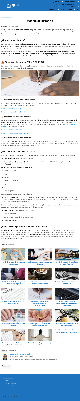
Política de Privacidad (9, 383)
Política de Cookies (8, 386)
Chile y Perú (53, 7)
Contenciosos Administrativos (65, 4)
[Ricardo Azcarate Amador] (5, 357)
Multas (73, 7)
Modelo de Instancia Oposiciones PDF (13, 130)
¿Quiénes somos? (8, 378)
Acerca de (4, 350)
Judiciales (57, 1)
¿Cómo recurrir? (67, 9)
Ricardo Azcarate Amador (21, 354)
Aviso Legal (6, 380)
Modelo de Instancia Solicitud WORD (13, 112)
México (64, 7)
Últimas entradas (12, 350)
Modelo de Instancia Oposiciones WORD (14, 133)
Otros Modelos (51, 9)
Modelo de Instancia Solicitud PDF (12, 109)
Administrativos (70, 1)
